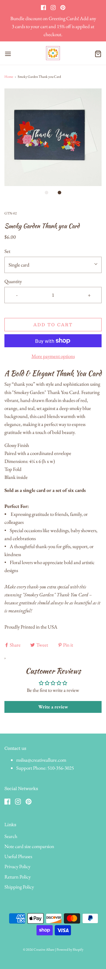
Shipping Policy (19, 887)
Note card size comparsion (29, 846)
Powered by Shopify (70, 949)
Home (8, 76)
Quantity (13, 281)
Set (7, 251)
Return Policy (17, 876)
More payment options (53, 356)
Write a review (53, 707)
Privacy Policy (17, 866)
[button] (53, 137)
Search (10, 836)
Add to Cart (53, 324)
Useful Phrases (18, 856)
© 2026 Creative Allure (38, 949)
